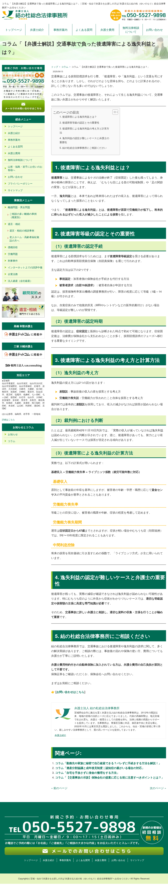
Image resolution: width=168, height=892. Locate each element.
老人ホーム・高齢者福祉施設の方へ (24, 238)
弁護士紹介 (37, 30)
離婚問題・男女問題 (19, 207)
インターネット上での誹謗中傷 (25, 267)
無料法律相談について (131, 30)
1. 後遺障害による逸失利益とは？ (78, 116)
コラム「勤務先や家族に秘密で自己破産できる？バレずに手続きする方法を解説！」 (108, 763)
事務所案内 (60, 30)
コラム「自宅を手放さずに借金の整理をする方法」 (87, 773)
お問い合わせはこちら (70, 692)
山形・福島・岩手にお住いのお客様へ (25, 168)
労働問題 (13, 254)
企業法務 (13, 274)
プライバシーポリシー (20, 183)
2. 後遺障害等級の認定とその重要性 (79, 122)
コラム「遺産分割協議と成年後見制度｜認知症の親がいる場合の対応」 (100, 768)
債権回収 (13, 247)
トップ (54, 66)
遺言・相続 (14, 224)
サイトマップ (15, 190)
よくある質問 (84, 30)
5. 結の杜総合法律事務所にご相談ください (83, 147)
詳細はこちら (8, 419)
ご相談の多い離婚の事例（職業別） (23, 215)
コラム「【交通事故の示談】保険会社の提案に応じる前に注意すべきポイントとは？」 (109, 777)
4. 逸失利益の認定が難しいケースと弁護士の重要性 (84, 140)
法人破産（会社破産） (20, 280)
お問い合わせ (154, 30)
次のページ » (158, 788)
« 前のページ (59, 788)
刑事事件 (13, 260)
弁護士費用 (107, 30)
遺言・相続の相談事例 (22, 230)
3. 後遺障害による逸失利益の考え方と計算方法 (84, 130)
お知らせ (13, 434)
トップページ (13, 30)
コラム (64, 66)
